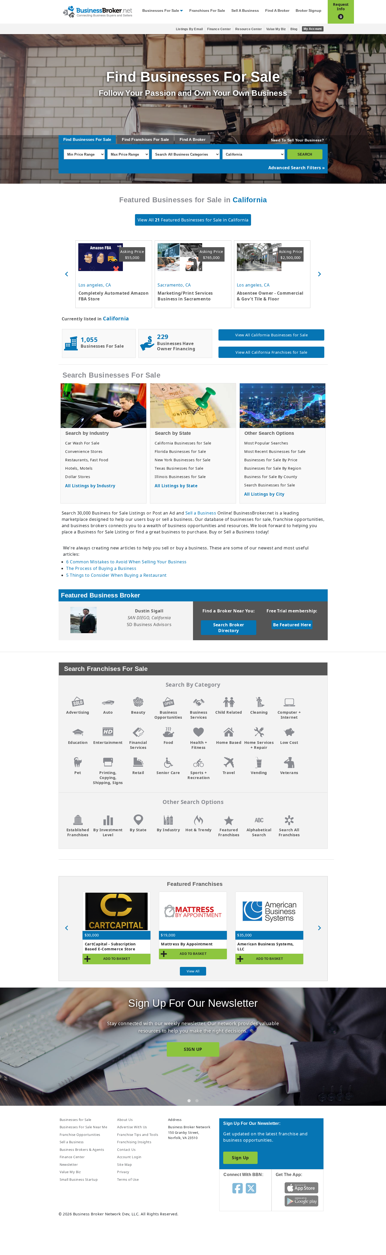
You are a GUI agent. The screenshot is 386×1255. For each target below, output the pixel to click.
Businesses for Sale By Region (272, 468)
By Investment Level (107, 832)
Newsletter (69, 1164)
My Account (313, 29)
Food (168, 742)
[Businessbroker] (97, 11)
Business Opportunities (168, 715)
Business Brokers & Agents (82, 1149)
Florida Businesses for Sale (180, 451)
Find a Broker (277, 11)
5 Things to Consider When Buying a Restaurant (116, 575)
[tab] (189, 1100)
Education (77, 742)
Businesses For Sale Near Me (83, 1127)
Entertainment (107, 742)
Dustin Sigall (149, 611)
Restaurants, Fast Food (86, 459)
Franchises (141, 139)
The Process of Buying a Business (101, 568)
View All (193, 971)
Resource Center (248, 29)
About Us (125, 1119)
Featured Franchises (228, 832)
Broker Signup (308, 11)
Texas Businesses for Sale (179, 468)
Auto (108, 712)
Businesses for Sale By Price (270, 459)
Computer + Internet (289, 715)
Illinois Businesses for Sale (180, 476)
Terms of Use (128, 1179)
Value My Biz (276, 29)
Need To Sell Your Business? (297, 140)
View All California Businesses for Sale (271, 334)
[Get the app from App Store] (302, 1187)
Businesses (84, 139)
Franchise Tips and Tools (137, 1134)
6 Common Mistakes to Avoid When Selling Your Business (126, 562)
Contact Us (126, 1149)
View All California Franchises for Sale (271, 352)
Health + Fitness (198, 745)
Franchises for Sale (207, 11)
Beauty (138, 712)
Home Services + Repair (259, 745)
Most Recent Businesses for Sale (275, 451)
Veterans (289, 772)
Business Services (198, 715)
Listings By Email (189, 29)
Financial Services (138, 745)
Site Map (124, 1164)
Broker (199, 139)
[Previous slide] (67, 274)
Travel (229, 772)
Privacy (123, 1171)
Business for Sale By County (270, 476)
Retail (138, 772)
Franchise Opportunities (80, 1134)
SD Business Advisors (149, 624)
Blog (294, 29)
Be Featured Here (292, 625)
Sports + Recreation (198, 775)
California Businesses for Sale (183, 443)
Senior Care (168, 772)
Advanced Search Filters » (296, 168)
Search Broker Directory (228, 627)
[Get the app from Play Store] (302, 1200)
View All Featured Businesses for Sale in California (193, 220)
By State (138, 829)
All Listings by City (264, 494)
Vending (259, 772)
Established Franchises (77, 832)
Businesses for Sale (160, 11)
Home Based (228, 742)
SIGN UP (193, 1049)
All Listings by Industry (90, 485)
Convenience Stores (84, 451)
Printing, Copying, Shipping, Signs (108, 777)
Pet (77, 772)
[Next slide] (319, 274)
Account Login (129, 1157)
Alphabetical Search (259, 832)
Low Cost (289, 742)
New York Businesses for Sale (182, 459)
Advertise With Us (132, 1127)
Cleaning (259, 712)
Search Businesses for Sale (269, 485)
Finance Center (219, 29)
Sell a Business (245, 11)
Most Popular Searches (266, 443)
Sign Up (240, 1158)
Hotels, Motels (79, 468)
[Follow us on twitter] (251, 1187)
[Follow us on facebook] (237, 1187)
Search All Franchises (289, 832)
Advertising (77, 712)
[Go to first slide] (319, 928)
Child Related (228, 712)
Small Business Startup (79, 1179)
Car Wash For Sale (82, 443)
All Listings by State (176, 485)
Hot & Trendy (198, 829)
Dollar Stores (77, 476)
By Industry (168, 829)
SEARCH (305, 154)
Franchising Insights (134, 1142)
